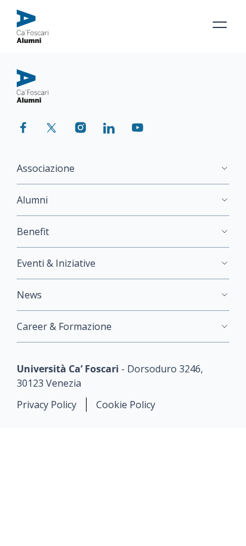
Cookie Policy (125, 404)
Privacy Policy (46, 404)
